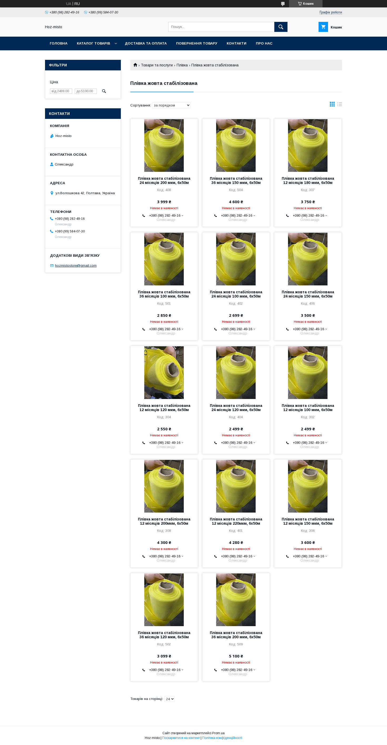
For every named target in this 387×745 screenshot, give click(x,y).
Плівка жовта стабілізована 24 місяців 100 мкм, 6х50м (236, 294)
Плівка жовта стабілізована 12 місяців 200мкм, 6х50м (164, 521)
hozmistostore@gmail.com (76, 265)
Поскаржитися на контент (181, 738)
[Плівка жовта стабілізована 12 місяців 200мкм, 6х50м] (164, 486)
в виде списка (339, 105)
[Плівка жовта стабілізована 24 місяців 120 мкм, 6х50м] (236, 372)
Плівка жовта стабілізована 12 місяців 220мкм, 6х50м (236, 521)
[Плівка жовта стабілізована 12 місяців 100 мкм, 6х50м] (307, 372)
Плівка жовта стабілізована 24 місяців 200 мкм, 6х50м (164, 180)
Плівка (182, 65)
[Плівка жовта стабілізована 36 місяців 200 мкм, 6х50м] (236, 599)
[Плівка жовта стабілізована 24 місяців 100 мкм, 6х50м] (236, 258)
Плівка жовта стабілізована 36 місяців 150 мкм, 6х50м (236, 180)
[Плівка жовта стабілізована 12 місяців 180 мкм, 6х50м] (307, 145)
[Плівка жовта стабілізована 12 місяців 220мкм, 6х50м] (236, 486)
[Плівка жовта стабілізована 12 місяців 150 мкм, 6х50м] (307, 486)
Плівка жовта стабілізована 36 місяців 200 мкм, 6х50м (236, 635)
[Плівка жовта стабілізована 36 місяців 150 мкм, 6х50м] (236, 145)
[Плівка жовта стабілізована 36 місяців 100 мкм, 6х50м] (164, 258)
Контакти (236, 43)
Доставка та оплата (146, 43)
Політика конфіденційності (222, 738)
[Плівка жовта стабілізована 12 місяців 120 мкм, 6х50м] (164, 372)
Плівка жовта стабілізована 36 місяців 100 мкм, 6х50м (164, 294)
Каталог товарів (93, 43)
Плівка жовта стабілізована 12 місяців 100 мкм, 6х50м (308, 407)
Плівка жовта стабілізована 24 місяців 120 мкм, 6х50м (236, 407)
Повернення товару (196, 43)
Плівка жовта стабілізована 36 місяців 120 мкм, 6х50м (164, 635)
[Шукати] (280, 27)
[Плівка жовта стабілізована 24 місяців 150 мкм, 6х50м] (307, 258)
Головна (58, 43)
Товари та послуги (157, 65)
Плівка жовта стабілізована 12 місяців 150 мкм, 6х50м (308, 521)
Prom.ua (218, 733)
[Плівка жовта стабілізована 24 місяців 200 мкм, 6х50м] (164, 145)
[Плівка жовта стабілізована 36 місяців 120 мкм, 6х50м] (164, 599)
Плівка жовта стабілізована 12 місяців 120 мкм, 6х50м (164, 407)
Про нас (264, 43)
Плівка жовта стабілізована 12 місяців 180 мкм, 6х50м (308, 180)
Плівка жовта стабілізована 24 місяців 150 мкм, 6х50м (308, 294)
